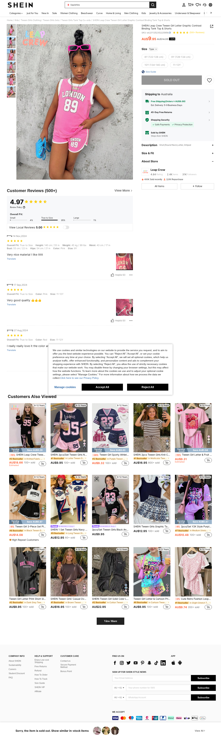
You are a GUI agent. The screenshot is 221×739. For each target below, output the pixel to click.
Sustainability (15, 665)
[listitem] (27, 436)
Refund (38, 670)
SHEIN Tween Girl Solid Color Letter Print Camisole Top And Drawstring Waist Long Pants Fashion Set (110, 598)
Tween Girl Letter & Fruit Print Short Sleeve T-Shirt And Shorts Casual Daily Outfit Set (194, 454)
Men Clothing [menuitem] (131, 13)
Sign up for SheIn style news (129, 672)
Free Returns (41, 666)
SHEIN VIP (40, 687)
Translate (11, 259)
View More (110, 621)
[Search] (152, 5)
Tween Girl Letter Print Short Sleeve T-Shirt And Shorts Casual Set (27, 598)
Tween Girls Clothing (31, 20)
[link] (191, 5)
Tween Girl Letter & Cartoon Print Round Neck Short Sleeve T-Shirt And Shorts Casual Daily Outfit (151, 598)
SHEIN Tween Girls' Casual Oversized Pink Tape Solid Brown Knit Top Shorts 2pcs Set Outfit (69, 598)
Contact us (65, 661)
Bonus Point (66, 671)
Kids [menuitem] (144, 13)
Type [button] (151, 49)
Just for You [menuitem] (32, 13)
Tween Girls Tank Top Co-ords (76, 20)
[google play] (179, 664)
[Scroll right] (211, 13)
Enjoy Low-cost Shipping (42, 661)
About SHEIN (15, 661)
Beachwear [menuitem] (87, 13)
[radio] (154, 57)
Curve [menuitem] (99, 13)
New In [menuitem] (45, 13)
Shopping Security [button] (160, 120)
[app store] (173, 664)
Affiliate (38, 691)
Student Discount (17, 673)
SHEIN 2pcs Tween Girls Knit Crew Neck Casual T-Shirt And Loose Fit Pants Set (151, 454)
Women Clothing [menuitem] (69, 13)
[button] (205, 5)
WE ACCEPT (118, 712)
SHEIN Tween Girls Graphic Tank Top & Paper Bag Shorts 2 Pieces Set (151, 526)
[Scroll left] (207, 13)
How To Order (41, 675)
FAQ (11, 677)
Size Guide (40, 683)
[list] (139, 662)
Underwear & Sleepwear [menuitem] (187, 13)
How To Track (41, 679)
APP (173, 656)
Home (10, 20)
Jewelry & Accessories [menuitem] (160, 13)
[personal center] (184, 5)
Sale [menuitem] (54, 13)
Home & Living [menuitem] (113, 13)
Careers (12, 669)
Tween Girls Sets (51, 20)
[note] (27, 450)
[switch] (66, 227)
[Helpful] (112, 275)
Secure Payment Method (68, 666)
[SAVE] (209, 80)
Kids (17, 20)
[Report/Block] (131, 275)
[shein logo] (20, 5)
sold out (172, 80)
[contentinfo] (164, 718)
